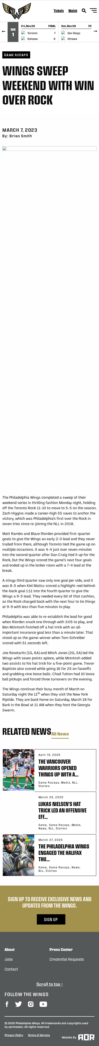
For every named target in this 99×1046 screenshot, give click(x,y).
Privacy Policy (14, 1035)
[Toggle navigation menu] (93, 11)
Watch (72, 10)
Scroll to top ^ (49, 984)
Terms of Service (39, 1035)
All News (60, 734)
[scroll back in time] (4, 32)
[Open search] (84, 10)
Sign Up (51, 919)
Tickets (59, 10)
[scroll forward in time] (95, 32)
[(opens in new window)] (7, 1004)
